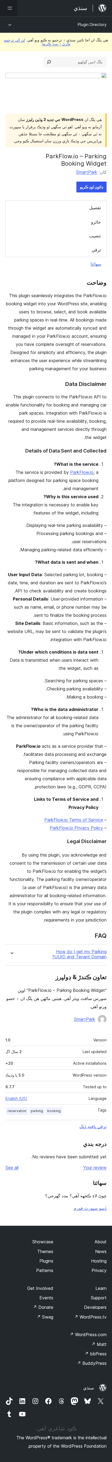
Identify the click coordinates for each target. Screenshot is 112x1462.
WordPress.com (88, 1334)
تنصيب (95, 235)
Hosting (99, 1261)
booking (54, 1111)
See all (11, 1167)
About (101, 1241)
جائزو (96, 222)
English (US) (16, 1098)
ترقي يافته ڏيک (93, 1126)
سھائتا (96, 264)
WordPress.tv (90, 1317)
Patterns (44, 1270)
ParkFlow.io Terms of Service (73, 819)
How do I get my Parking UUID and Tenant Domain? (79, 954)
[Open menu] (8, 8)
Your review (95, 1167)
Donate (43, 1307)
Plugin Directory (92, 24)
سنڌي (88, 1388)
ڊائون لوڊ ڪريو (91, 187)
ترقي (96, 250)
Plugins (46, 1261)
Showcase (42, 1241)
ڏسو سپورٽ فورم (90, 1208)
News (101, 1251)
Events (46, 1297)
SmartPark (86, 172)
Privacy (99, 1270)
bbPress (96, 1353)
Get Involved (40, 1288)
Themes (45, 1251)
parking (37, 1111)
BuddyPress (92, 1363)
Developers (95, 1307)
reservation (17, 1111)
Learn (101, 1288)
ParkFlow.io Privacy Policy (76, 828)
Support (99, 1297)
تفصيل (95, 207)
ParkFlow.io (82, 472)
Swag (45, 1317)
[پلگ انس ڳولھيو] (48, 62)
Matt (99, 1344)
